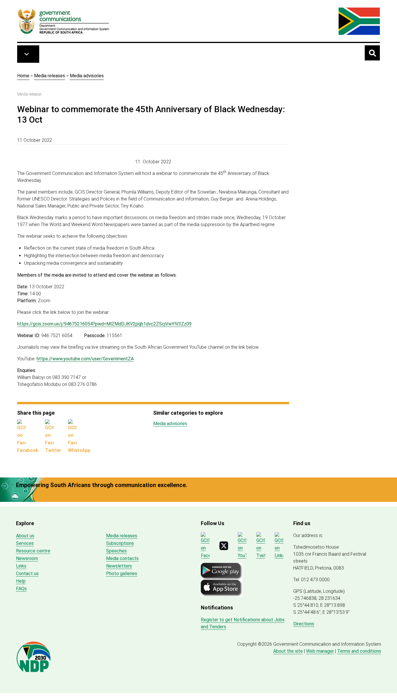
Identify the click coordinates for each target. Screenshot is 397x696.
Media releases (49, 75)
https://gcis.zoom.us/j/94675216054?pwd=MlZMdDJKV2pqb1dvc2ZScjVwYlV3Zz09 (104, 324)
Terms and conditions (359, 651)
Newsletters (119, 566)
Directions (303, 624)
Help (21, 581)
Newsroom (27, 558)
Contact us (27, 573)
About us (25, 535)
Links (21, 566)
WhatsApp (79, 450)
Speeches (116, 551)
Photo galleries (121, 573)
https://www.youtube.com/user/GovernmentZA (85, 359)
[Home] (63, 21)
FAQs (21, 588)
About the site (288, 651)
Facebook (27, 450)
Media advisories (87, 75)
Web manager (320, 651)
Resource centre (33, 551)
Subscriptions (120, 543)
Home (23, 75)
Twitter (53, 450)
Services (25, 543)
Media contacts (122, 558)
